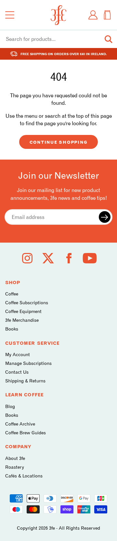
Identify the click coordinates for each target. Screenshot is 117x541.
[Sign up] (104, 217)
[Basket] (107, 14)
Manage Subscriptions (28, 363)
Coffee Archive (20, 424)
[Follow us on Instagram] (27, 258)
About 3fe (15, 458)
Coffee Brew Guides (25, 432)
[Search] (108, 39)
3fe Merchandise (22, 320)
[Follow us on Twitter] (48, 258)
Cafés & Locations (24, 475)
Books (11, 328)
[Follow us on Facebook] (69, 258)
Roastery (14, 467)
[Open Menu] (9, 14)
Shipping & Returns (25, 380)
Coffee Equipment (23, 311)
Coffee (11, 293)
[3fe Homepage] (58, 15)
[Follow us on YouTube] (90, 258)
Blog (10, 406)
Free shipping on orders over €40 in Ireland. (63, 54)
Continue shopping (59, 142)
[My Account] (93, 14)
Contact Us (17, 372)
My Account (17, 354)
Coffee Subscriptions (26, 302)
